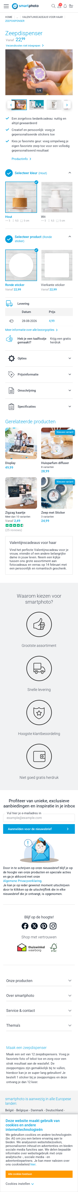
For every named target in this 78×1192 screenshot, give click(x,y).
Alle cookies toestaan (20, 1174)
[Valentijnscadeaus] (17, 17)
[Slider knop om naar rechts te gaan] (67, 104)
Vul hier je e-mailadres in (24, 813)
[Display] (21, 443)
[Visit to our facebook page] (25, 926)
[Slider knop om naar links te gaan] (11, 104)
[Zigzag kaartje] (21, 493)
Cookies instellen (18, 1184)
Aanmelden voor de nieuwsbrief (30, 829)
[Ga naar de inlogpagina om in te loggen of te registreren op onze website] (59, 6)
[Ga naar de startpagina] (25, 6)
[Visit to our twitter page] (34, 926)
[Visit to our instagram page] (53, 926)
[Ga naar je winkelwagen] (71, 6)
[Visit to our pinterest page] (43, 926)
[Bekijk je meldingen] (65, 6)
